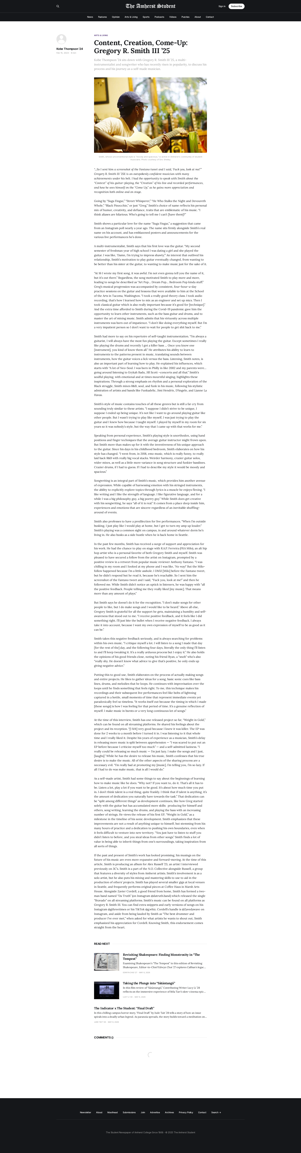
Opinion (116, 17)
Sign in (222, 6)
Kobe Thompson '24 (69, 48)
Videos (173, 17)
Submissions (129, 1112)
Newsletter (85, 1112)
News (90, 17)
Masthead (112, 1112)
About (198, 17)
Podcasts (159, 17)
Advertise (155, 1112)
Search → (216, 1112)
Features (102, 17)
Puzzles (186, 17)
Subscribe (236, 6)
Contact (210, 17)
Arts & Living (131, 17)
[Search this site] (57, 6)
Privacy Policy (186, 1112)
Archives (169, 1112)
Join (143, 1112)
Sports (146, 17)
